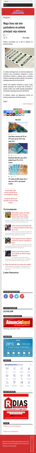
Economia (7, 34)
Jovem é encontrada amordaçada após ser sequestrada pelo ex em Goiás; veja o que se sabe (22, 228)
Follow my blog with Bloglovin (12, 426)
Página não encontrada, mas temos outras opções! (18, 264)
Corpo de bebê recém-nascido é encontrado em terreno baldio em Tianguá (10, 192)
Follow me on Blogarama (10, 431)
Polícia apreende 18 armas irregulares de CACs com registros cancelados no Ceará (21, 241)
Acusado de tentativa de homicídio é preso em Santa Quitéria (11, 201)
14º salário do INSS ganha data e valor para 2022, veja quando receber (17, 181)
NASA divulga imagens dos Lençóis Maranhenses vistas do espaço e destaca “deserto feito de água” (20, 215)
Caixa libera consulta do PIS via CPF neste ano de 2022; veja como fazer (17, 138)
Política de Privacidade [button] (9, 446)
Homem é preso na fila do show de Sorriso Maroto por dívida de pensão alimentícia (21, 253)
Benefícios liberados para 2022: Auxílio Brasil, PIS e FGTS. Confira (17, 160)
